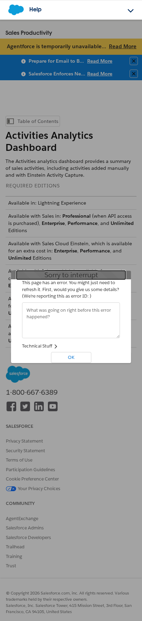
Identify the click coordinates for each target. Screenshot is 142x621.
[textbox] (71, 320)
